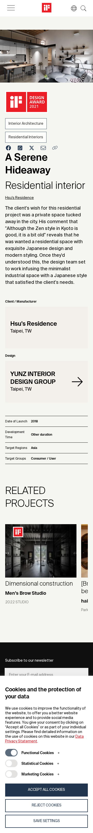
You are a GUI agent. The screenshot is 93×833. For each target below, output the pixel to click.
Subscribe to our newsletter (29, 660)
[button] (71, 8)
